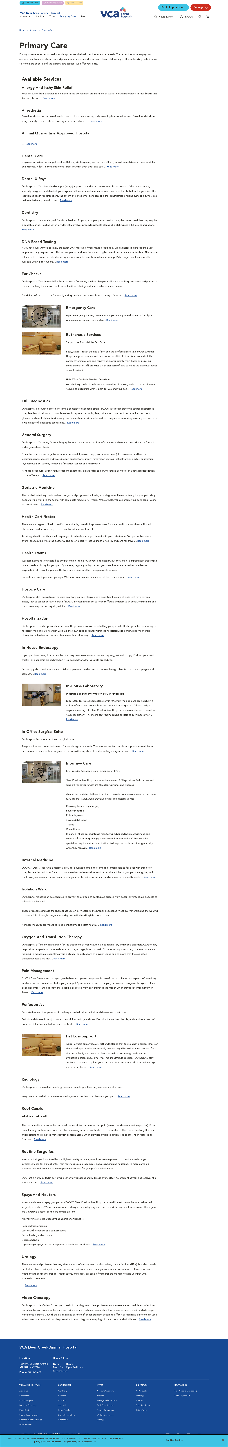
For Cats (139, 1401)
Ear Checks (31, 274)
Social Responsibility (28, 1415)
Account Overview (105, 1391)
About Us (25, 17)
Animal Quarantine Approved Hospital (56, 133)
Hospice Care (33, 589)
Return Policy (142, 1410)
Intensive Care (78, 763)
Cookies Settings (174, 1440)
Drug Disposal (182, 1396)
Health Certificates (38, 517)
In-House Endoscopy (40, 648)
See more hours (60, 1371)
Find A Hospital (26, 1401)
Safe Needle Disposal (184, 1391)
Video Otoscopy (36, 1298)
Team (52, 17)
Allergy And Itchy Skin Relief (47, 88)
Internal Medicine (37, 860)
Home (22, 30)
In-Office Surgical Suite (42, 732)
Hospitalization (35, 619)
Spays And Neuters (39, 1195)
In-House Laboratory (84, 686)
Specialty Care (54, 3)
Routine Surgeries (38, 1152)
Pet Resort (76, 3)
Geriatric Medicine (38, 488)
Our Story (62, 1391)
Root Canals (32, 1109)
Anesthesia (31, 111)
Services (39, 17)
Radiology (31, 1079)
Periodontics (33, 1005)
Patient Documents (105, 1410)
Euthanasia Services (83, 335)
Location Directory (27, 1405)
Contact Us (24, 1396)
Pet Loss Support (81, 1036)
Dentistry (30, 213)
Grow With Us (25, 1425)
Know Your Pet (64, 1410)
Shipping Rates (143, 1405)
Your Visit (62, 1405)
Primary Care (31, 3)
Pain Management (38, 971)
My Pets (100, 1396)
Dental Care (32, 156)
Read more (49, 98)
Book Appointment (173, 7)
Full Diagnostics (36, 401)
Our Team (62, 1401)
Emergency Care (80, 308)
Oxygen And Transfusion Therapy (52, 937)
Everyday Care (68, 17)
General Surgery (36, 435)
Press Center (25, 1410)
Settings (100, 1420)
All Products (141, 1391)
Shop (83, 17)
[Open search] (201, 16)
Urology (29, 1257)
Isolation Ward (35, 889)
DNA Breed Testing (39, 242)
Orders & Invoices (105, 1415)
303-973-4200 (35, 1372)
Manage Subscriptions (107, 1401)
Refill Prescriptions (105, 1405)
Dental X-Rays (34, 179)
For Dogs (140, 1396)
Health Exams (34, 553)
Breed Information (66, 1415)
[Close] (223, 1440)
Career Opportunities (29, 1420)
